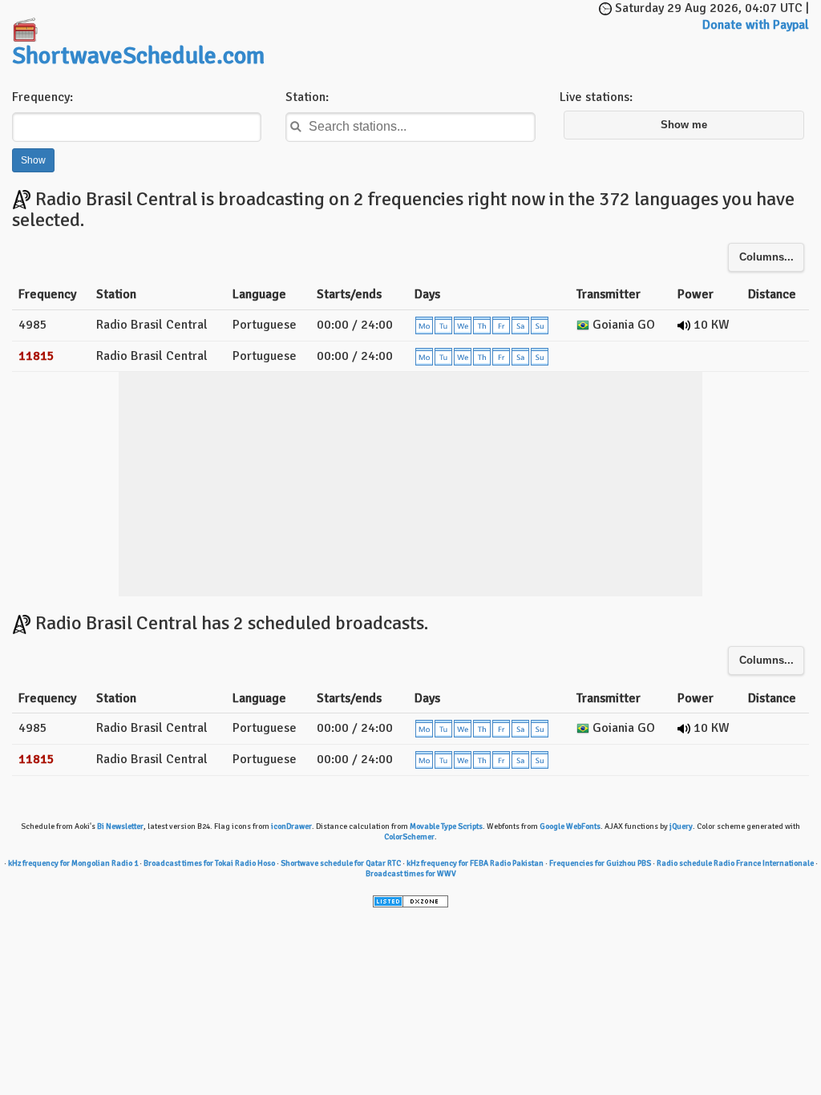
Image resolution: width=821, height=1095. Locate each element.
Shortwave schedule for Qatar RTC (341, 863)
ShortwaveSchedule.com (138, 56)
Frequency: (42, 97)
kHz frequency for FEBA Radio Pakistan (475, 863)
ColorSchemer (409, 837)
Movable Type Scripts (446, 826)
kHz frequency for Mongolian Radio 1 (73, 863)
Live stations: (596, 97)
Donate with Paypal (755, 25)
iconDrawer (291, 826)
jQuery (681, 826)
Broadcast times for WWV (411, 874)
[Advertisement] (473, 24)
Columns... (766, 257)
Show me (684, 125)
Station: (307, 97)
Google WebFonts (570, 826)
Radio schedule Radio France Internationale (735, 863)
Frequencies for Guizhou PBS (600, 863)
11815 (36, 356)
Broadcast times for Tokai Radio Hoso (209, 863)
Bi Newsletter (120, 826)
